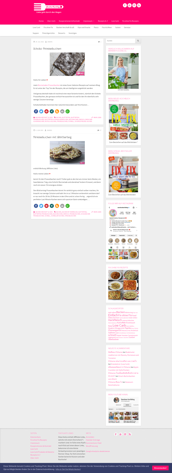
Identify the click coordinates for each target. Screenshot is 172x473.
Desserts (61, 33)
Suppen (36, 33)
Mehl (127, 326)
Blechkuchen (73, 119)
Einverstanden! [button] (160, 468)
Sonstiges (73, 33)
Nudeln (111, 328)
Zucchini (125, 337)
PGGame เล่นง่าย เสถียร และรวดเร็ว (122, 361)
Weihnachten (119, 337)
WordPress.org (92, 446)
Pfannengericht (115, 330)
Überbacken (113, 339)
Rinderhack (134, 331)
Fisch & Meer (107, 27)
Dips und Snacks (84, 27)
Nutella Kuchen (50, 121)
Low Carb (115, 21)
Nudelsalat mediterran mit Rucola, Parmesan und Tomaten (123, 355)
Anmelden (90, 437)
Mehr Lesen (97, 117)
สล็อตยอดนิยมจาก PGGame (119, 367)
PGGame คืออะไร (115, 382)
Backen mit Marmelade (70, 212)
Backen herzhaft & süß (65, 27)
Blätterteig (66, 117)
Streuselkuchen (70, 216)
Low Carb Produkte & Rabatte (42, 452)
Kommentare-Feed (93, 443)
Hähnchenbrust (112, 323)
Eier (137, 312)
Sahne (111, 332)
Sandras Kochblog (48, 8)
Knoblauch (130, 322)
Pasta (96, 27)
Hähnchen (131, 320)
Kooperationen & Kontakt (69, 21)
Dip (134, 312)
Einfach (81, 119)
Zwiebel (131, 337)
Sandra (49, 42)
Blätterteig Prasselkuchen (42, 214)
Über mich (51, 21)
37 (100, 130)
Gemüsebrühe (124, 318)
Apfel (109, 313)
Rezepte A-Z (103, 21)
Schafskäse (122, 333)
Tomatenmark (133, 335)
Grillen (135, 318)
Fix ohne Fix (48, 27)
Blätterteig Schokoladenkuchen (56, 119)
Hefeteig (124, 320)
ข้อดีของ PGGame (115, 352)
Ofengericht (119, 328)
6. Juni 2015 (39, 130)
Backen (58, 117)
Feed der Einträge (93, 440)
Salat (117, 333)
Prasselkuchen (62, 121)
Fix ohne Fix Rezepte (130, 21)
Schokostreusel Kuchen (83, 121)
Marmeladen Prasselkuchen (49, 85)
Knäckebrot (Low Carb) (120, 364)
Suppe (118, 335)
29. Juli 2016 (40, 42)
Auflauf (114, 313)
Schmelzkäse (131, 333)
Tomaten (125, 335)
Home (41, 21)
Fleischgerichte (48, 33)
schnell (71, 121)
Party (132, 328)
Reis (129, 330)
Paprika (128, 328)
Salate (118, 27)
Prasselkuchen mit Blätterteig (52, 137)
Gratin (131, 318)
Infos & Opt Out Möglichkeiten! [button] (68, 469)
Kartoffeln (121, 322)
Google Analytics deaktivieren (98, 451)
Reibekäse (125, 330)
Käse (110, 326)
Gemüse (127, 27)
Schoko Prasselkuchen (47, 49)
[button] (36, 111)
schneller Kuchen (57, 216)
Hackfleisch (115, 320)
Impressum (87, 21)
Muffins (132, 326)
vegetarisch (112, 337)
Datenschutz (35, 437)
